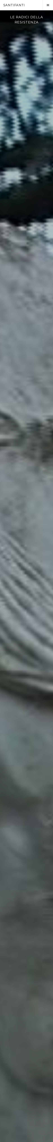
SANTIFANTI (14, 5)
